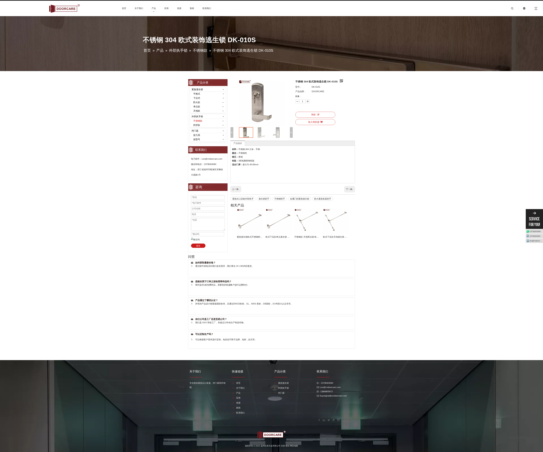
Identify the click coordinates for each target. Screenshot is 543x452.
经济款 (196, 125)
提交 (198, 246)
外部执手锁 (197, 116)
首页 (124, 8)
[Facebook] (318, 419)
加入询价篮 (313, 122)
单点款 (196, 106)
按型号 (196, 139)
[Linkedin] (323, 419)
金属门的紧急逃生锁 (299, 199)
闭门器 (195, 131)
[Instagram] (338, 419)
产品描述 (237, 143)
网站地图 (294, 446)
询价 (313, 114)
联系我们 (206, 8)
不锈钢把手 (279, 199)
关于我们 (139, 8)
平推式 (196, 94)
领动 (287, 446)
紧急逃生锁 (197, 89)
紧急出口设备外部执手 (243, 199)
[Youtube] (333, 419)
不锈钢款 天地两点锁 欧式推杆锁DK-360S (307, 237)
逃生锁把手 (264, 199)
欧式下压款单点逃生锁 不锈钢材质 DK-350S (278, 237)
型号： (298, 87)
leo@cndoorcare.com (536, 241)
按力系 (196, 135)
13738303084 (535, 232)
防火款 (196, 102)
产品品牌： (300, 91)
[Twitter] (328, 419)
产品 (154, 8)
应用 (166, 8)
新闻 (192, 8)
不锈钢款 (197, 121)
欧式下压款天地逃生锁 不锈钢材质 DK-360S (336, 237)
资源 (179, 8)
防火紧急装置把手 (322, 199)
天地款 (196, 111)
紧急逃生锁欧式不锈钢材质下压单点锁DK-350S (250, 237)
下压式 (196, 98)
